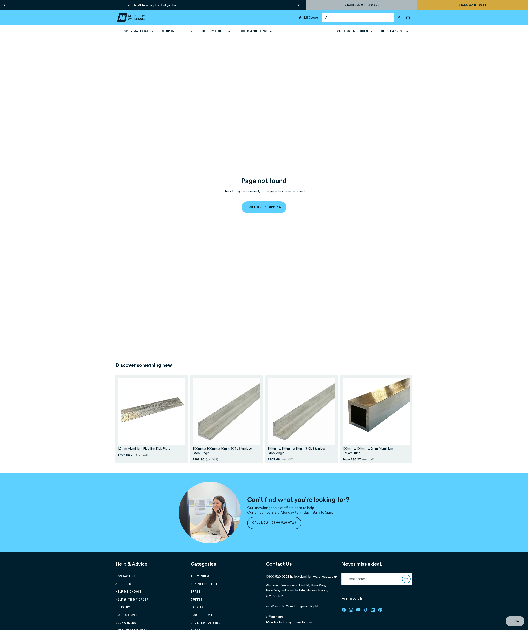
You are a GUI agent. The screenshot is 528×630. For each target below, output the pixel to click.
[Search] (358, 17)
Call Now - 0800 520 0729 (274, 522)
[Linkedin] (372, 609)
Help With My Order (132, 599)
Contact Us (126, 576)
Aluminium (200, 576)
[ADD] (254, 438)
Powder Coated (204, 615)
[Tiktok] (365, 609)
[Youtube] (358, 609)
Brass (196, 592)
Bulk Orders (126, 623)
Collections (126, 615)
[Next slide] (298, 4)
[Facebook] (343, 609)
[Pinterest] (380, 609)
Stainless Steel (204, 584)
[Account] (398, 17)
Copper (197, 599)
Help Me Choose (129, 592)
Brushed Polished (206, 623)
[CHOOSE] (179, 438)
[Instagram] (351, 609)
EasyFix (197, 607)
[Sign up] (406, 579)
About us (123, 584)
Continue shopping (264, 207)
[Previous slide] (4, 4)
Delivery (123, 607)
